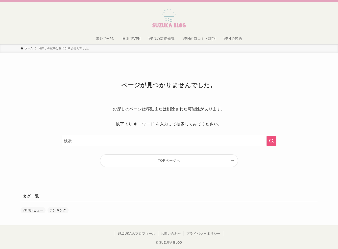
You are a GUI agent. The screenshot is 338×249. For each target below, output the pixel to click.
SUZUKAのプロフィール (137, 233)
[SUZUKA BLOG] (169, 18)
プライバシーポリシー (203, 233)
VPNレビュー (33, 210)
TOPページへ (169, 160)
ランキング (58, 210)
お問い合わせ (171, 233)
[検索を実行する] (271, 141)
